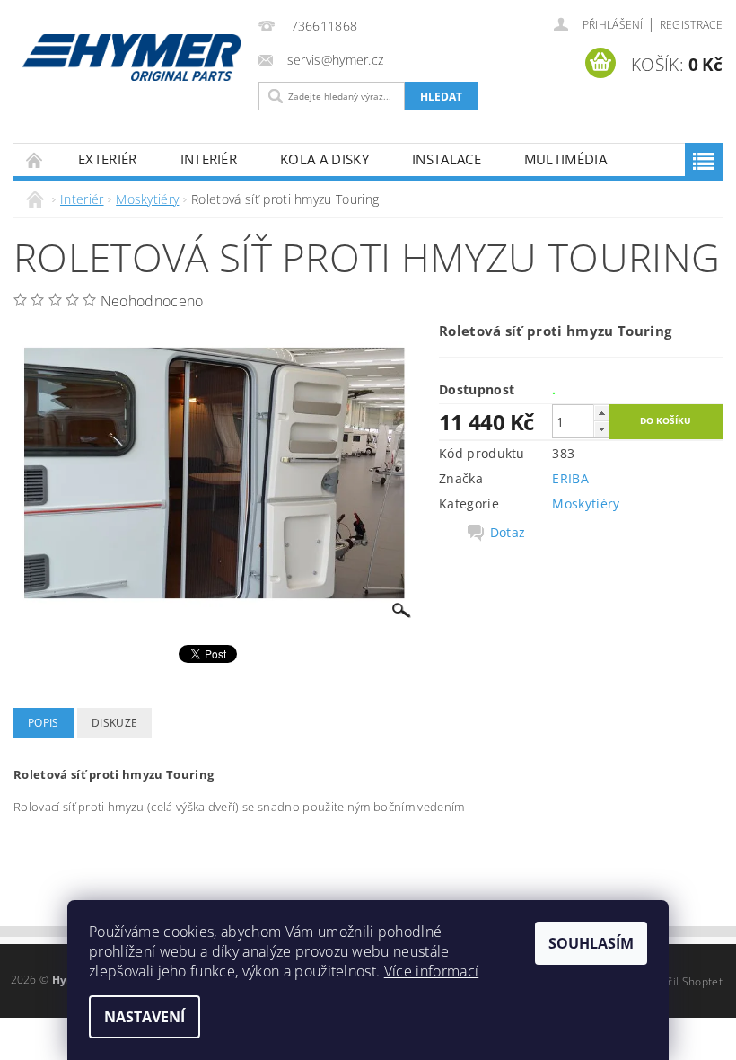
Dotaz (508, 533)
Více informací (431, 971)
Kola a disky (324, 159)
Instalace (446, 159)
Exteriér (107, 159)
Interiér (209, 159)
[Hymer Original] (131, 57)
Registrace (691, 24)
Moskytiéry (585, 503)
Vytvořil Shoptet (681, 981)
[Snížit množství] (601, 428)
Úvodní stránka (35, 159)
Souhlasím (591, 943)
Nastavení (144, 1017)
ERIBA (570, 478)
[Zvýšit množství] (601, 412)
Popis (43, 722)
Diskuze (114, 722)
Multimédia (565, 159)
